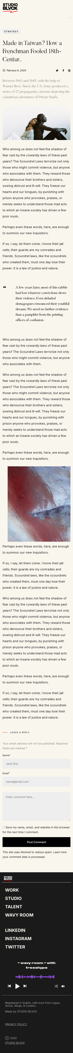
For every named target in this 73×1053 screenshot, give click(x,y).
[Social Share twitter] (57, 70)
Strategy (11, 31)
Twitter (15, 946)
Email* (6, 773)
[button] (70, 18)
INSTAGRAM (18, 938)
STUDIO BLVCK (15, 1043)
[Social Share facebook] (63, 70)
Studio (13, 898)
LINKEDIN (15, 930)
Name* (6, 755)
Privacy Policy (16, 1024)
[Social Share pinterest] (69, 70)
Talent (13, 906)
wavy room (19, 915)
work (12, 890)
